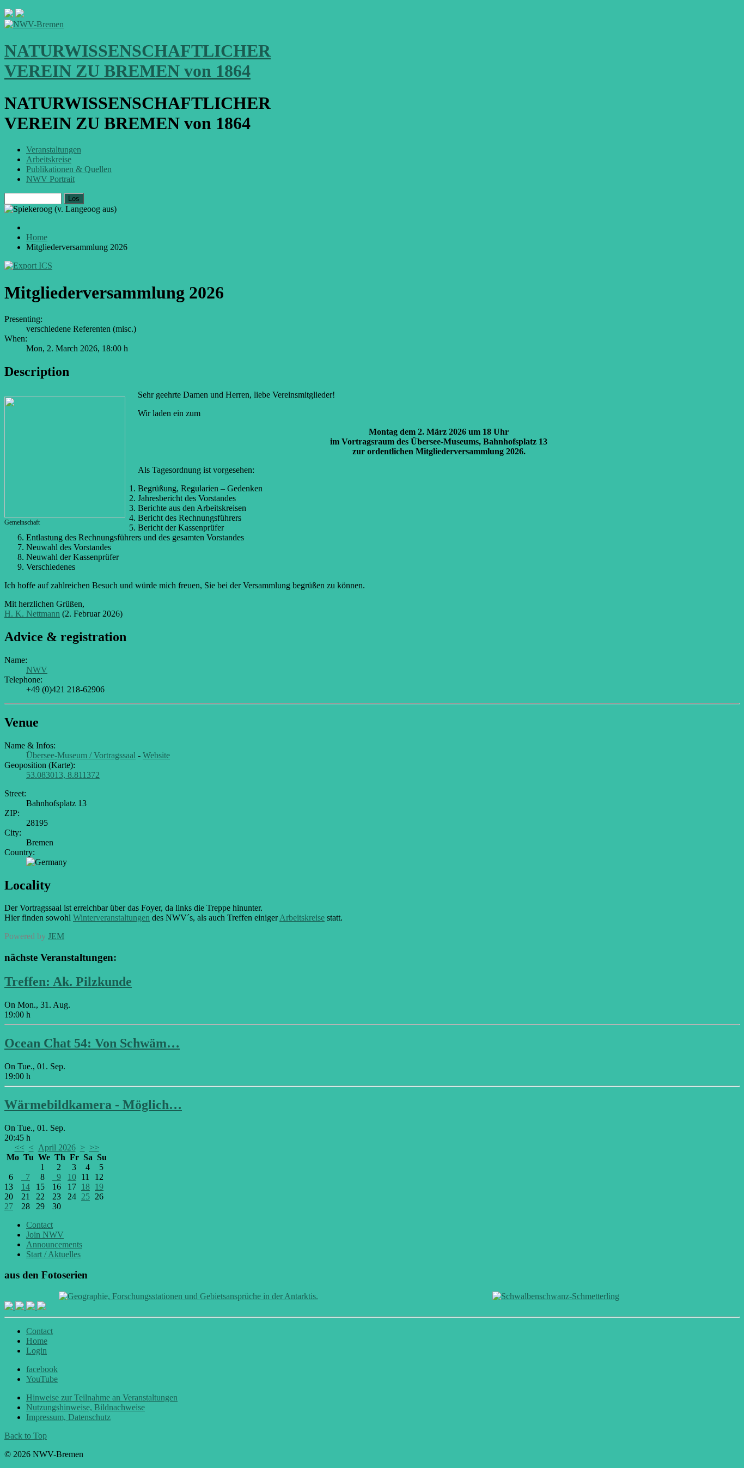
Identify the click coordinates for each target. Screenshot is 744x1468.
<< (20, 1147)
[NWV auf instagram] (20, 1307)
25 (85, 1196)
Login (36, 1350)
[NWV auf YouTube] (41, 1307)
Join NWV (45, 1234)
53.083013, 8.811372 (63, 774)
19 (99, 1186)
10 (72, 1176)
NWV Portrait (50, 179)
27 (8, 1206)
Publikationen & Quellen (69, 169)
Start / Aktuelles (53, 1254)
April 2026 (57, 1147)
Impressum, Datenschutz (68, 1417)
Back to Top (25, 1435)
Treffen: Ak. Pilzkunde (68, 981)
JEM (56, 936)
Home (36, 1340)
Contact (39, 1224)
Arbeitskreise (48, 159)
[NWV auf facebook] (9, 1307)
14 (25, 1186)
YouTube (42, 1379)
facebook (42, 1369)
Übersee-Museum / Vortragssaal (81, 755)
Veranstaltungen (53, 149)
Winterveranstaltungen (111, 917)
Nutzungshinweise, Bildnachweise (85, 1407)
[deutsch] (19, 14)
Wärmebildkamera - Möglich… (93, 1105)
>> (94, 1147)
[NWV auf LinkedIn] (31, 1307)
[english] (8, 14)
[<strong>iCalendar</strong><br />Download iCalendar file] (28, 265)
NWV (36, 669)
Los (74, 198)
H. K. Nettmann (32, 613)
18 (85, 1186)
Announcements (54, 1244)
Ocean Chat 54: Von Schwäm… (92, 1043)
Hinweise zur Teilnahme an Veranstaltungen (102, 1397)
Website (156, 755)
